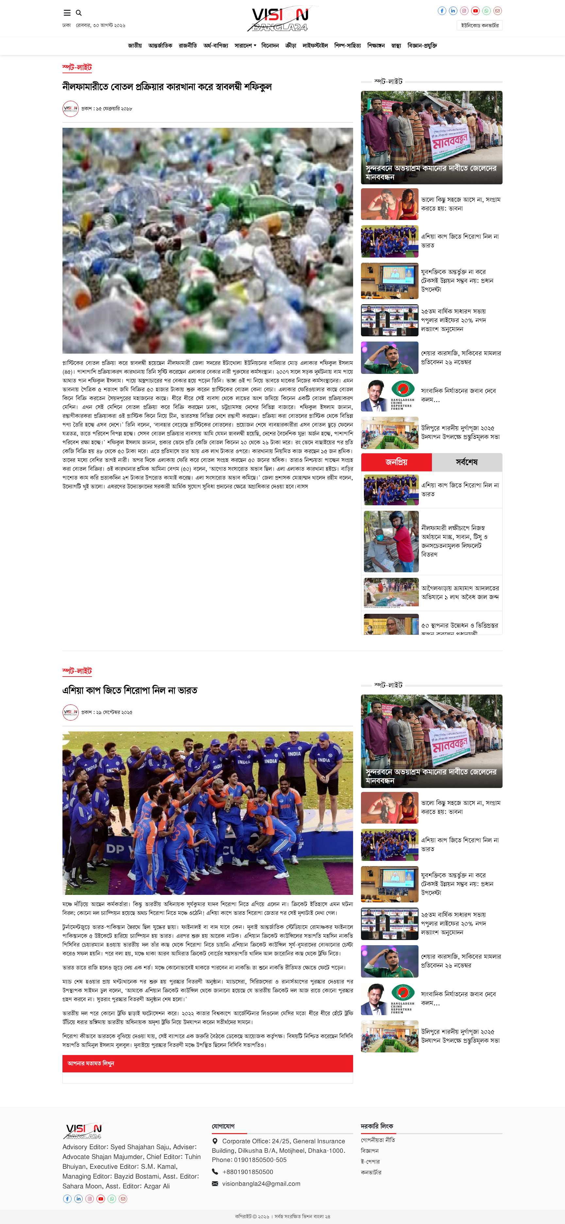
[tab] (396, 462)
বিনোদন (270, 45)
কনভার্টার (371, 1172)
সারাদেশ (243, 45)
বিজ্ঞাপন (370, 1151)
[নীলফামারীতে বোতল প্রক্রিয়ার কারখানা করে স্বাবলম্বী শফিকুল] (207, 240)
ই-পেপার (370, 1161)
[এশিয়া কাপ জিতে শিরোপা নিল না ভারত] (207, 813)
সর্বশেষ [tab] (467, 462)
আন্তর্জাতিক (160, 45)
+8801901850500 (247, 1172)
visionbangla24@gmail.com (260, 1183)
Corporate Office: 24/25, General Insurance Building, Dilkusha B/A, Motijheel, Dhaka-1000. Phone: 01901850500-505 (278, 1150)
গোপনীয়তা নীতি (378, 1140)
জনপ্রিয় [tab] (396, 462)
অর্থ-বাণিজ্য (215, 45)
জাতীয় (135, 45)
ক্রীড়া (290, 45)
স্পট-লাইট (388, 82)
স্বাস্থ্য (396, 45)
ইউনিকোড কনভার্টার (480, 26)
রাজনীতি (188, 45)
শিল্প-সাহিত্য (347, 45)
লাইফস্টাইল (315, 45)
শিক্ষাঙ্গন (376, 45)
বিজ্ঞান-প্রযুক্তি (422, 45)
